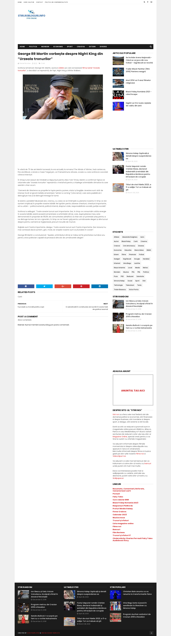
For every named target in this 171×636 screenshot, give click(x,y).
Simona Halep (119, 281)
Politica (33, 47)
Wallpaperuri (118, 478)
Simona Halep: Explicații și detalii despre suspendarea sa (138, 156)
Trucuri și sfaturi (121, 520)
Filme (124, 254)
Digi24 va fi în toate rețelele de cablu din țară (138, 104)
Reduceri (130, 276)
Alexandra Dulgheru (129, 237)
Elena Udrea (139, 250)
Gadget (117, 259)
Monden (45, 47)
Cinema (144, 241)
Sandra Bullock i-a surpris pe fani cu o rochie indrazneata (139, 326)
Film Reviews (119, 532)
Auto (142, 237)
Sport (70, 47)
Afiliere (116, 237)
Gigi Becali (127, 259)
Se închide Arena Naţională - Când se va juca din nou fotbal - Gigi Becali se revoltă (139, 60)
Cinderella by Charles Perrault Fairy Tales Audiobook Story (132, 539)
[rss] (144, 2)
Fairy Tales (118, 496)
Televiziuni (130, 285)
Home (20, 2)
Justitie (137, 263)
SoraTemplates (33, 633)
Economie (58, 47)
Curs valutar (29, 2)
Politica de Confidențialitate (56, 2)
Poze (116, 276)
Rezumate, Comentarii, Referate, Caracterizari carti (129, 489)
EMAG (149, 250)
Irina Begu (127, 263)
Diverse (103, 47)
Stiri (144, 281)
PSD (122, 276)
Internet (117, 263)
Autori (116, 241)
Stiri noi (116, 414)
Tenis (139, 285)
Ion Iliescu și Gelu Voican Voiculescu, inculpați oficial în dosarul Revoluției (139, 303)
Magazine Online (120, 436)
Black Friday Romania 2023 (125, 502)
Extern (92, 47)
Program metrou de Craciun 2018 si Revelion (139, 315)
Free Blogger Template (50, 633)
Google (137, 259)
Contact (39, 2)
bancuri (147, 463)
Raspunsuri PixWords (123, 505)
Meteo (145, 268)
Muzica (126, 272)
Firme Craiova (119, 511)
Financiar (132, 254)
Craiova (81, 47)
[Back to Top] (151, 633)
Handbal (146, 259)
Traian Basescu (120, 289)
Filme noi (140, 453)
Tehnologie (118, 285)
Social (130, 281)
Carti (43, 63)
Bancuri (116, 529)
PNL (139, 272)
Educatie (128, 250)
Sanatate (140, 276)
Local (130, 268)
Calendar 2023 (120, 514)
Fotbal (141, 254)
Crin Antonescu (129, 246)
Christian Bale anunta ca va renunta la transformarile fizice (137, 592)
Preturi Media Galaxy (123, 508)
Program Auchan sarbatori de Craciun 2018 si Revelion (137, 615)
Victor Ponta (133, 289)
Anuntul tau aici (133, 390)
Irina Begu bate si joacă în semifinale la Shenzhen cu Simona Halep (135, 605)
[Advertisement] (107, 24)
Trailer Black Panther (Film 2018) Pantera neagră (138, 70)
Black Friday (126, 241)
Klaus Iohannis (119, 268)
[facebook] (147, 2)
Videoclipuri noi (119, 456)
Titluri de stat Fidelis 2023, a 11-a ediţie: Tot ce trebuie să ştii (138, 187)
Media (137, 268)
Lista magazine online (123, 523)
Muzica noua (119, 517)
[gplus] (151, 2)
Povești (116, 493)
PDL (133, 272)
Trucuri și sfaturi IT (122, 535)
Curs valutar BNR (121, 499)
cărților (61, 68)
